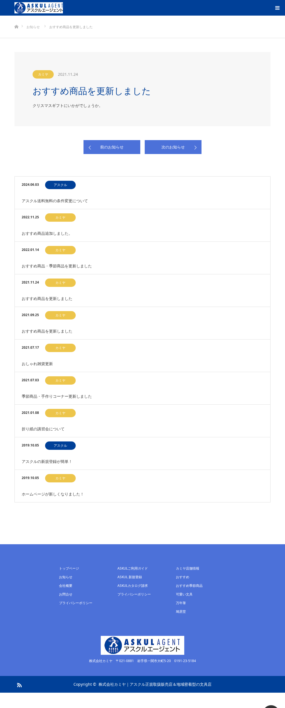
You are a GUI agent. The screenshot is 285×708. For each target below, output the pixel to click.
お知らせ (65, 577)
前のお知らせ (112, 147)
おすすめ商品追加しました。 (47, 233)
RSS (18, 684)
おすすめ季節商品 (189, 585)
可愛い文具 (184, 594)
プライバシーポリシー (75, 602)
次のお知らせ (173, 147)
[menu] (277, 8)
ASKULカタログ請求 (132, 585)
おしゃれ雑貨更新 (37, 363)
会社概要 (65, 585)
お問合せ (65, 594)
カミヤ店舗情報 (187, 568)
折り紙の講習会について (43, 428)
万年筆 (181, 602)
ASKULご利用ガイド (132, 568)
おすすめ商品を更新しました (47, 298)
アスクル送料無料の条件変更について (55, 200)
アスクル (60, 184)
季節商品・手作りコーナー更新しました (57, 396)
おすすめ (182, 577)
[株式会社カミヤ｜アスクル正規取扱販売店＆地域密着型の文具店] (38, 7)
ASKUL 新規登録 (129, 577)
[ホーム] (16, 18)
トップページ (69, 568)
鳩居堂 (181, 611)
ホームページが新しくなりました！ (53, 494)
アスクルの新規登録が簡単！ (47, 461)
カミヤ (43, 74)
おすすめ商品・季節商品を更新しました (57, 265)
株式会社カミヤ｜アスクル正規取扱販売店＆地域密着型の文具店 (155, 684)
